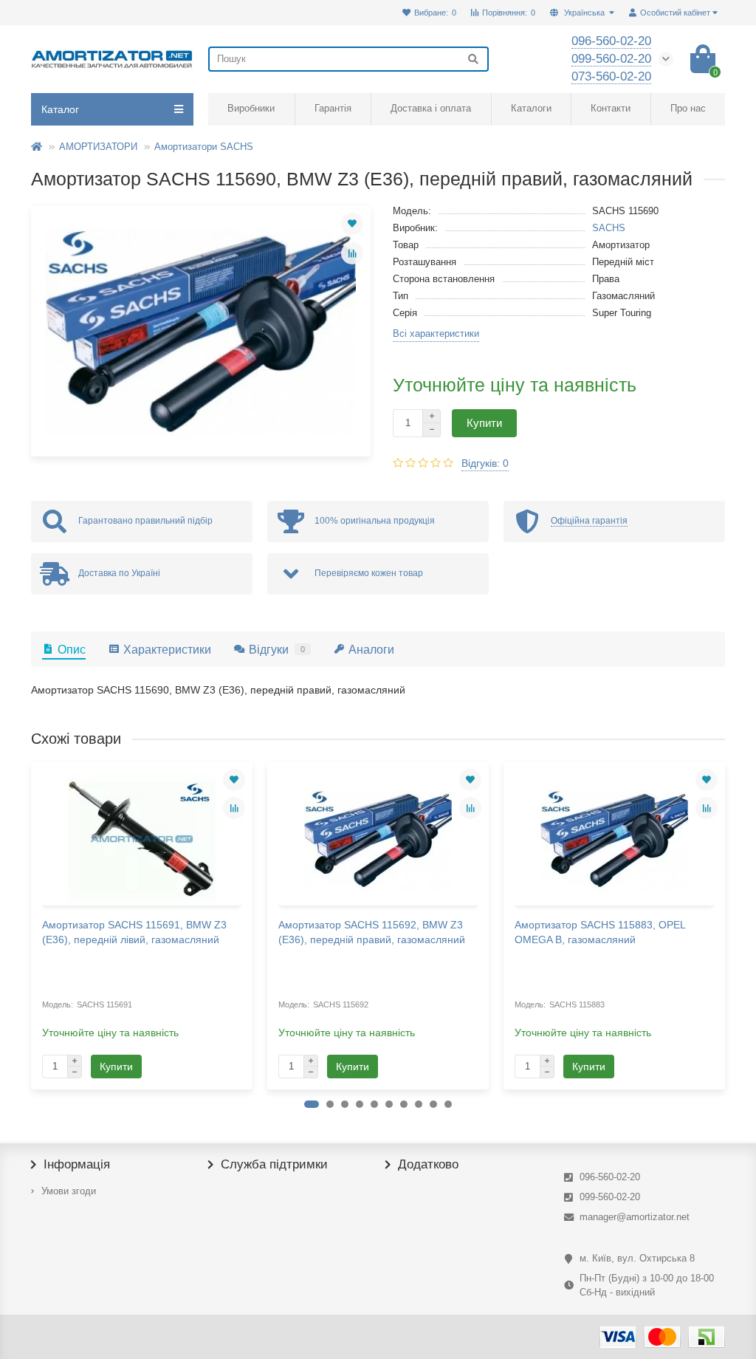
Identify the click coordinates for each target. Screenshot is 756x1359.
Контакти (610, 108)
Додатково (428, 1164)
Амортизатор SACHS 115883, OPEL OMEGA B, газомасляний (600, 932)
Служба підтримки (274, 1164)
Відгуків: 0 (485, 463)
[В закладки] (352, 224)
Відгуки (277, 649)
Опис (72, 649)
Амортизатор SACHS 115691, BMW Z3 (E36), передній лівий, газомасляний (134, 932)
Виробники (251, 108)
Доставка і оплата (431, 108)
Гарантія (333, 108)
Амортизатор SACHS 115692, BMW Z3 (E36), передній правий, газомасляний (371, 932)
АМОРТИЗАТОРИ (98, 146)
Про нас (688, 108)
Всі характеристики (436, 333)
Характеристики (167, 649)
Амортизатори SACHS (203, 146)
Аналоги (371, 649)
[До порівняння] (352, 253)
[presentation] (32, 924)
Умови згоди (68, 1191)
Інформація (77, 1164)
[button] (311, 1104)
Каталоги (531, 108)
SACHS (608, 228)
